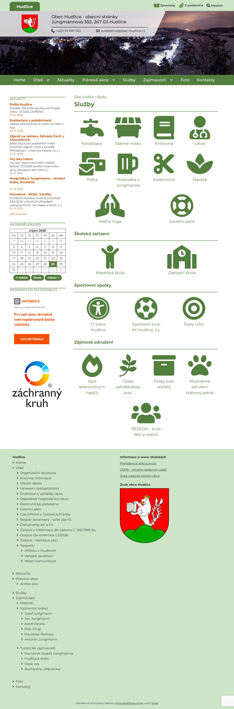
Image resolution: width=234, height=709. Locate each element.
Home (19, 80)
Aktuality (66, 80)
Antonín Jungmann (40, 639)
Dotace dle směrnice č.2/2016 (44, 535)
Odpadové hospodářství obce (44, 499)
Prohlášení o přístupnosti (138, 463)
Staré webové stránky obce (140, 476)
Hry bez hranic (21, 159)
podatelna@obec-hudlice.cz (123, 31)
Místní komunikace (40, 561)
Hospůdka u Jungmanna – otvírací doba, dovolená (37, 180)
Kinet (154, 703)
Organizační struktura (38, 473)
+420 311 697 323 (68, 31)
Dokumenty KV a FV (36, 525)
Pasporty (27, 545)
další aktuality (18, 214)
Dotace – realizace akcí (39, 540)
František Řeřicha (38, 634)
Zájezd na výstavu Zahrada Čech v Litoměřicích (37, 138)
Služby (129, 80)
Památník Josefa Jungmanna (48, 653)
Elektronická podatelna (39, 504)
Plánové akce (95, 80)
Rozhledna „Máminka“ (42, 669)
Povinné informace (35, 478)
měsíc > (53, 277)
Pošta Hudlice (21, 104)
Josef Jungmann (38, 613)
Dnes (37, 277)
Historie (26, 603)
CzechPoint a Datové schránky (45, 514)
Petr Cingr (32, 629)
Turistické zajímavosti (38, 648)
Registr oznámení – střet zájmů (45, 519)
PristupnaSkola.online (129, 703)
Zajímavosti (154, 80)
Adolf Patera (34, 624)
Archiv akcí (29, 584)
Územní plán (30, 509)
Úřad (38, 80)
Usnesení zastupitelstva (39, 488)
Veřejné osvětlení (38, 556)
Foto (185, 80)
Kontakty (206, 80)
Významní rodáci (34, 608)
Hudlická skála (36, 658)
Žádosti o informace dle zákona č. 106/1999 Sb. (58, 530)
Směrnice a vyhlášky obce (41, 494)
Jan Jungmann (36, 618)
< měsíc (22, 277)
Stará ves (31, 664)
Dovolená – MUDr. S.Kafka (30, 194)
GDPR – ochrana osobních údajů (143, 469)
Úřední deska (31, 483)
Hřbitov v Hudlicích (40, 551)
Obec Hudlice (84, 96)
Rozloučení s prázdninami (31, 120)
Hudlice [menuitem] (25, 6)
